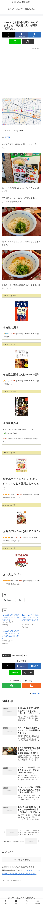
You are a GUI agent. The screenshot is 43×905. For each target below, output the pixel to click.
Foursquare (18, 655)
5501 (13, 538)
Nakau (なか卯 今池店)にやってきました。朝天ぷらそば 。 (10, 617)
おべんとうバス (12, 574)
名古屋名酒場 (10, 423)
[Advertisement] (21, 73)
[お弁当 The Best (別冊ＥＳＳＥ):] (21, 518)
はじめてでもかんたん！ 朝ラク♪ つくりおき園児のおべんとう (21, 483)
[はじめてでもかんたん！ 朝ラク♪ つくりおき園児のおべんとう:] (21, 465)
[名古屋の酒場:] (21, 311)
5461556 (14, 581)
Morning (7, 655)
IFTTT (7, 137)
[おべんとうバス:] (21, 561)
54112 (13, 494)
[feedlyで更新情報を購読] (11, 685)
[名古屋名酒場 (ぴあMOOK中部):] (21, 359)
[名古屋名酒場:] (21, 407)
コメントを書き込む (21, 860)
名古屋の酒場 (10, 327)
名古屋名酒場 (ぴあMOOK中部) (21, 374)
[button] (28, 41)
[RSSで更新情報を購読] (31, 685)
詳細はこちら (8, 337)
